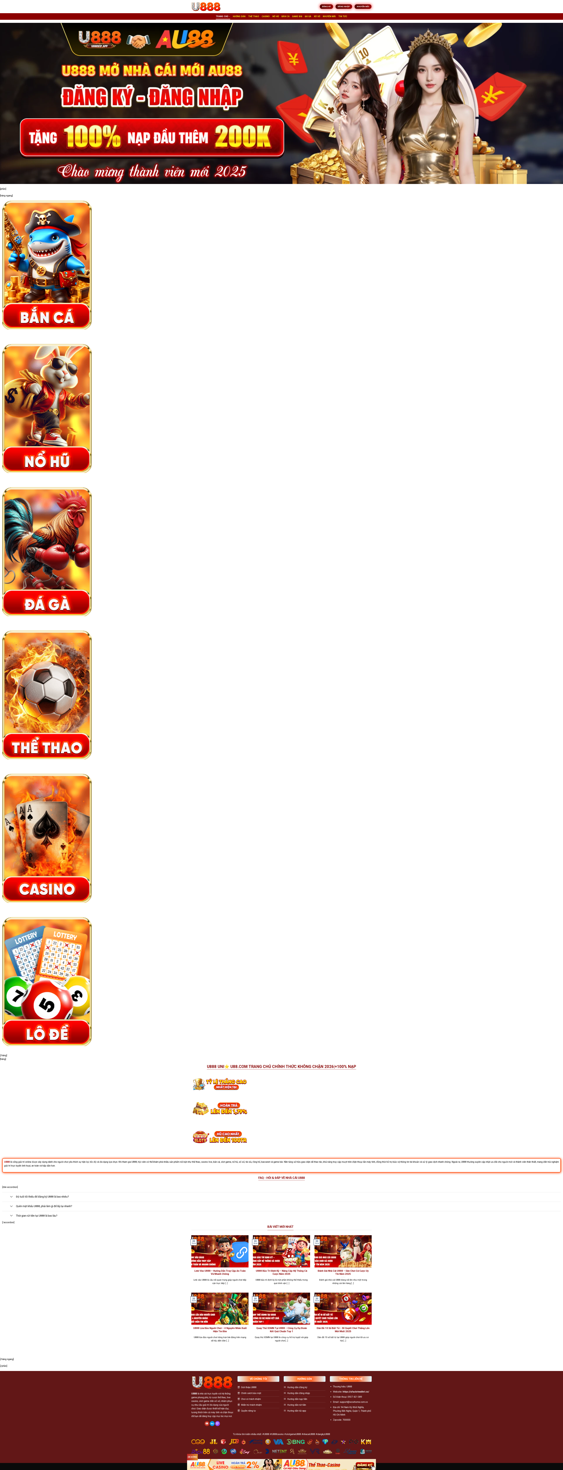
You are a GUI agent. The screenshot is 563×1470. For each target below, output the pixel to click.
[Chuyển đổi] (11, 1197)
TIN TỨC (342, 16)
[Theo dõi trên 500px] (212, 1423)
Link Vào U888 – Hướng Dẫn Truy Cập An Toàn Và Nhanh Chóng (220, 1272)
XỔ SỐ (317, 16)
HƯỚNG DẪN (239, 16)
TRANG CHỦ (222, 16)
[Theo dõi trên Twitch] (217, 1423)
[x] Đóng (192, 1457)
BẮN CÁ (285, 16)
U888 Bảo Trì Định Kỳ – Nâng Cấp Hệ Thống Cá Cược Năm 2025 (281, 1272)
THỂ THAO (253, 16)
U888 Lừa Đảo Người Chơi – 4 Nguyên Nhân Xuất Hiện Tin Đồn (220, 1330)
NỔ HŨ (275, 16)
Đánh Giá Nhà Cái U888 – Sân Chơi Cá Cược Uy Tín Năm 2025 (343, 1272)
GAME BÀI (297, 16)
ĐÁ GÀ (308, 16)
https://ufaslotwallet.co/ (356, 1391)
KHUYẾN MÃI (329, 16)
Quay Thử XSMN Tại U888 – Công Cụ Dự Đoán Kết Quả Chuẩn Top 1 (281, 1330)
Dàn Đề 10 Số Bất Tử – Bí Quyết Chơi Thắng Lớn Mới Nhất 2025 (343, 1330)
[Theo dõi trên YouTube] (207, 1423)
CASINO (266, 16)
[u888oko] (206, 7)
